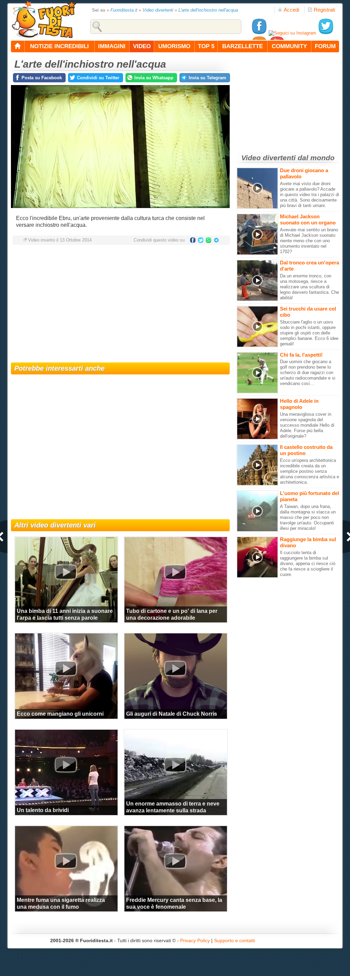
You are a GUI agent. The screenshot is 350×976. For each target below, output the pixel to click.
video (142, 46)
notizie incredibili (59, 46)
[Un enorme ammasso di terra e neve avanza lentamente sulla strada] (175, 764)
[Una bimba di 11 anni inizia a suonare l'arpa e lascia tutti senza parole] (65, 571)
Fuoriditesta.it (123, 10)
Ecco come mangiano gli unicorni (60, 714)
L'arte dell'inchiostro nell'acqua (208, 10)
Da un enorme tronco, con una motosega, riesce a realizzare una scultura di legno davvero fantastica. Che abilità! (309, 286)
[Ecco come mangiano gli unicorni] (65, 668)
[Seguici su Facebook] (259, 33)
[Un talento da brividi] (65, 764)
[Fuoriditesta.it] (44, 19)
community (289, 46)
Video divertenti (158, 10)
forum (325, 46)
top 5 (206, 46)
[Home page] (18, 46)
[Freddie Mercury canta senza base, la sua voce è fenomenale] (175, 860)
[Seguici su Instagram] (292, 33)
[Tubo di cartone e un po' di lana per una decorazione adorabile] (175, 571)
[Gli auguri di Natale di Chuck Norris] (175, 668)
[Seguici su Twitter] (326, 33)
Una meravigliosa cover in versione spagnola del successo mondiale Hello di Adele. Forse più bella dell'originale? (307, 425)
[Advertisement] (120, 304)
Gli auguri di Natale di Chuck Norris (171, 714)
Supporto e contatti (234, 940)
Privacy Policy (195, 940)
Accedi (291, 10)
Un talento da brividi (43, 810)
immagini (111, 46)
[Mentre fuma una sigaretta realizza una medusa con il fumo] (65, 860)
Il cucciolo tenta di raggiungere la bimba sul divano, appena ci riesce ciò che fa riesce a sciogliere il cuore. (307, 563)
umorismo (174, 46)
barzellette (242, 46)
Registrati (324, 10)
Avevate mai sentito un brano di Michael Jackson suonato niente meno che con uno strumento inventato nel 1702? (309, 240)
